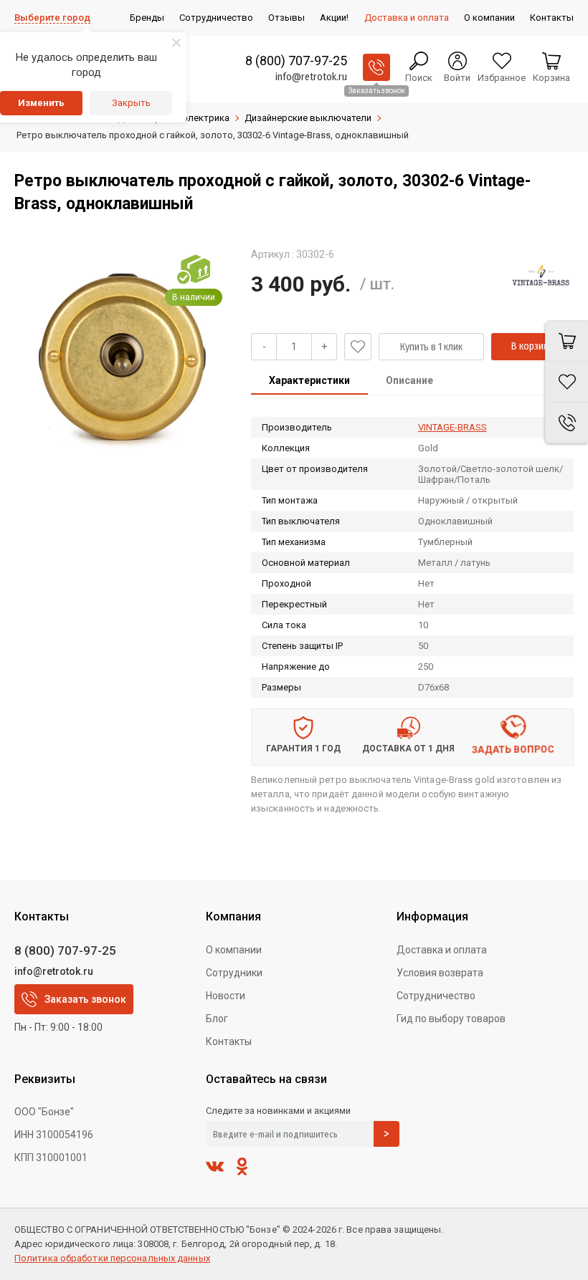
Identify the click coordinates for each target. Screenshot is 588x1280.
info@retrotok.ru (311, 77)
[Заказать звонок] (376, 67)
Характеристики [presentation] (309, 380)
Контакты (229, 1041)
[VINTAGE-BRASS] (541, 280)
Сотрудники (234, 972)
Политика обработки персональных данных (112, 1258)
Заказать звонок (85, 999)
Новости (225, 995)
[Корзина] (566, 341)
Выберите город (52, 17)
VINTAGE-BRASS (452, 427)
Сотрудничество (436, 995)
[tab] (309, 382)
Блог (217, 1018)
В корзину (532, 346)
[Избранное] (566, 382)
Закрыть (131, 102)
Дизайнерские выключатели (308, 117)
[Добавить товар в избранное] (358, 347)
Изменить (41, 102)
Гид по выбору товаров (451, 1018)
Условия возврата (440, 972)
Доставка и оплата (442, 950)
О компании (234, 950)
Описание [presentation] (409, 380)
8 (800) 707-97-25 (296, 60)
